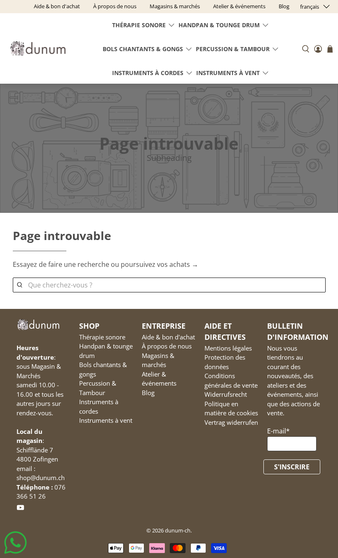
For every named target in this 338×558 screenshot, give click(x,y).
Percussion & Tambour (233, 49)
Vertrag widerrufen (231, 422)
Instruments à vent (228, 73)
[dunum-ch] (38, 48)
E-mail (278, 431)
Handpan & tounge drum (219, 25)
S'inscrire (292, 466)
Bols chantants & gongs (143, 49)
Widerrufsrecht (225, 394)
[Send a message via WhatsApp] (15, 542)
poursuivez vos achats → (159, 264)
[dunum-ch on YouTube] (20, 509)
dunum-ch (177, 530)
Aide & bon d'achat (168, 337)
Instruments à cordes (147, 73)
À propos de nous (167, 346)
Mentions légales (228, 348)
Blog (148, 392)
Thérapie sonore (139, 25)
